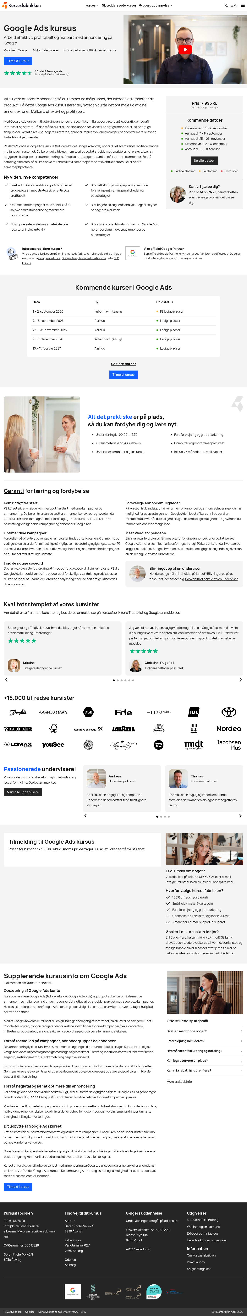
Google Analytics (49, 258)
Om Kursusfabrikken (201, 1255)
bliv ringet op (204, 197)
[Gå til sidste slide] (7, 679)
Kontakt (231, 5)
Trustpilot (136, 612)
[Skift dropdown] (97, 5)
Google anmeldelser (164, 612)
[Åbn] (242, 5)
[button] (185, 49)
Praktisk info (196, 1262)
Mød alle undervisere (23, 792)
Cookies (30, 1311)
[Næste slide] (240, 679)
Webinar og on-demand (203, 1227)
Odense (70, 1259)
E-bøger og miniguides (202, 1233)
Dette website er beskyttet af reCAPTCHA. (62, 1311)
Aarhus (70, 1221)
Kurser (90, 5)
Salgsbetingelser (199, 1269)
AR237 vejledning (138, 1249)
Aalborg (70, 1265)
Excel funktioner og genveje (206, 1240)
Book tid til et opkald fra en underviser (211, 579)
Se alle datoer (204, 160)
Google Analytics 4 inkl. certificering (84, 258)
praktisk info (183, 1081)
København (73, 1240)
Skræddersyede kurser (119, 5)
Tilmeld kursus (18, 61)
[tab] (114, 680)
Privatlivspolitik (12, 1311)
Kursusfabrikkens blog (202, 1220)
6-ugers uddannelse (154, 5)
